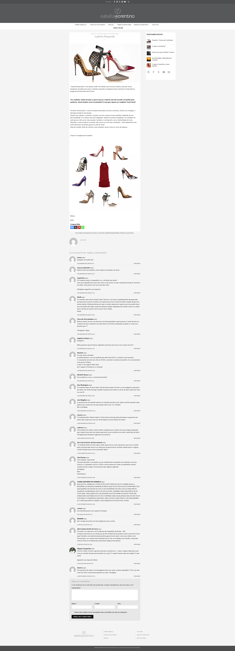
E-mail (97, 603)
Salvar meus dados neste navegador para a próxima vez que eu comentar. (100, 612)
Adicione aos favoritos (127, 233)
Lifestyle (155, 24)
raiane (79, 508)
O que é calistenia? (159, 46)
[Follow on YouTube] (125, 2)
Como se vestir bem (97, 24)
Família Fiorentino (141, 24)
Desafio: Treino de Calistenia (162, 40)
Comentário (76, 588)
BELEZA (106, 638)
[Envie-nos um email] (122, 2)
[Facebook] (72, 227)
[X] (75, 227)
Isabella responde (124, 24)
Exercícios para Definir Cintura (163, 52)
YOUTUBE (108, 1)
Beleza (111, 24)
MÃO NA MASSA (141, 638)
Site (119, 603)
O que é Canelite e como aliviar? (160, 65)
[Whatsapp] (82, 227)
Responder (137, 263)
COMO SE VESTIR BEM (110, 635)
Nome (74, 603)
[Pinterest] (79, 227)
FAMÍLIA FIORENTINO (143, 635)
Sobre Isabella (80, 24)
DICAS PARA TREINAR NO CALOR (162, 59)
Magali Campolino (84, 548)
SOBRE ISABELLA (108, 631)
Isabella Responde (109, 33)
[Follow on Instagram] (117, 2)
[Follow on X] (120, 2)
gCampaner (137, 647)
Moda (117, 33)
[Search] (128, 2)
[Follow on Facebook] (114, 2)
